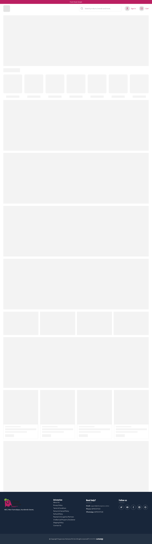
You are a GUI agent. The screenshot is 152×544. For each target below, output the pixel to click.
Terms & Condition (59, 508)
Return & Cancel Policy (61, 511)
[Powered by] (99, 539)
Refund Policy (58, 514)
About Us (56, 502)
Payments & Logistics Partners (63, 517)
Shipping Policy (58, 522)
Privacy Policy (58, 505)
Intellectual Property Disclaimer (64, 520)
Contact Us (57, 525)
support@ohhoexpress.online (100, 506)
